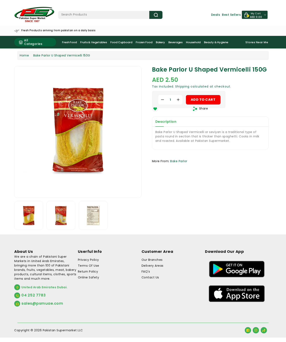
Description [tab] (165, 121)
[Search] (155, 15)
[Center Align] (20, 42)
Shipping (182, 86)
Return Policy (88, 271)
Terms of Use (88, 266)
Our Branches (152, 260)
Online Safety (88, 277)
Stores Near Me (256, 42)
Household (193, 42)
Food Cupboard (121, 42)
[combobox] (110, 15)
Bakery (160, 42)
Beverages (175, 42)
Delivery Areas (153, 266)
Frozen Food (144, 42)
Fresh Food (69, 42)
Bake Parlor (178, 161)
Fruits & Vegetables (93, 42)
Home (24, 55)
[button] (197, 110)
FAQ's (146, 271)
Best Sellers (231, 15)
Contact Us (150, 277)
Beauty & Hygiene (216, 42)
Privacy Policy (88, 260)
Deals (215, 15)
